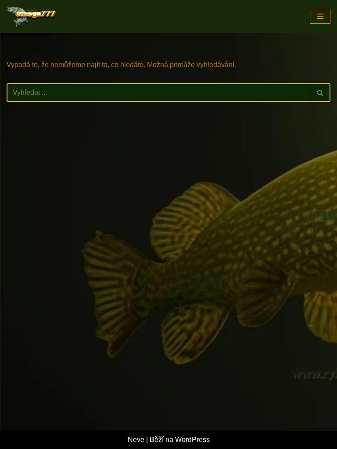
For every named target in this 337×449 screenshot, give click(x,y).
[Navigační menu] (320, 16)
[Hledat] (320, 92)
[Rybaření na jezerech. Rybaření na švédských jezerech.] (33, 16)
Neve (136, 439)
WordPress (192, 439)
